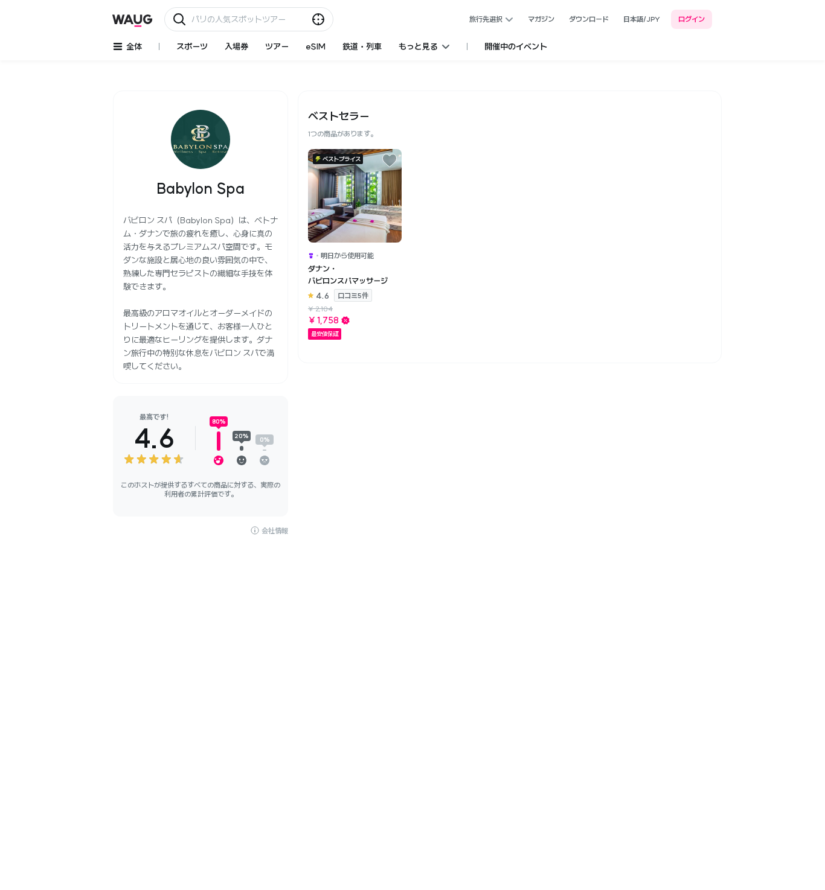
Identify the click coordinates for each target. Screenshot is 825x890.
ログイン (691, 19)
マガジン (541, 19)
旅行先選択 (485, 19)
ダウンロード (589, 19)
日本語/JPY (641, 19)
